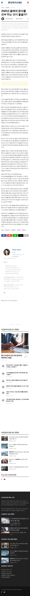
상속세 (18, 230)
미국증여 (13, 230)
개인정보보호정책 (5, 577)
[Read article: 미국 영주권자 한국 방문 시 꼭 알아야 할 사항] (5, 521)
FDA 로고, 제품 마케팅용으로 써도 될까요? (17, 380)
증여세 (24, 230)
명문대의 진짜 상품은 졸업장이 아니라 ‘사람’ (17, 386)
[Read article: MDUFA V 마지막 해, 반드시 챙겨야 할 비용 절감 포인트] (4, 453)
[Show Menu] (2, 2)
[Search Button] (28, 2)
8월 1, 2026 (23, 532)
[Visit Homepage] (15, 2)
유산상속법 (12, 7)
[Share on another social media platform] (26, 235)
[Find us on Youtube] (4, 479)
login (6, 300)
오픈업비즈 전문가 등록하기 (8, 575)
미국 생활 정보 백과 (16, 523)
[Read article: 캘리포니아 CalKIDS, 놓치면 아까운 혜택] (4, 461)
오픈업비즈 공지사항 (6, 573)
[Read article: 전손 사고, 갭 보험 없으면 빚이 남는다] (4, 468)
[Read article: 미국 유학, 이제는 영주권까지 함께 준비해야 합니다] (4, 438)
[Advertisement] (15, 84)
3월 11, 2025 (14, 525)
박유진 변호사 (9, 18)
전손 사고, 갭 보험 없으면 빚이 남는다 (18, 467)
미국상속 (7, 230)
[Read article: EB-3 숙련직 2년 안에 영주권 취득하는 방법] (15, 343)
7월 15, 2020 (19, 18)
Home (2, 7)
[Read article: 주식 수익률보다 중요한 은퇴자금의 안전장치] (4, 446)
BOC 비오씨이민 (15, 532)
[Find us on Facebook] (1, 479)
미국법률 (7, 7)
